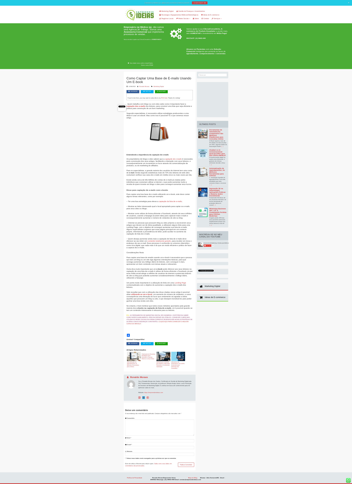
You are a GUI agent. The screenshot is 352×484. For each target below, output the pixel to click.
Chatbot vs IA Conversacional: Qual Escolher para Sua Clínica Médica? (217, 152)
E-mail (129, 444)
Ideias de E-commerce (211, 15)
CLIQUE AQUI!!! (199, 3)
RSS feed (164, 98)
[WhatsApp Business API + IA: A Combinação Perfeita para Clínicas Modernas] (202, 212)
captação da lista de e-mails (170, 201)
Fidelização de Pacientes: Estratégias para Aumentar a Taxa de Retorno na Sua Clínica (148, 356)
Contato (206, 18)
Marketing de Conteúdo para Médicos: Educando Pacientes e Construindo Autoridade (163, 364)
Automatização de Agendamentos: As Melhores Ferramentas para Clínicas (133, 364)
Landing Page (180, 283)
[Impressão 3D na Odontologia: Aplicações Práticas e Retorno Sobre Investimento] (202, 192)
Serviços (217, 18)
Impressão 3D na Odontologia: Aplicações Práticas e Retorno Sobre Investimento (217, 192)
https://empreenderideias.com (153, 392)
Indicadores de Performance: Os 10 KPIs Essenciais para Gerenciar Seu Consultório (178, 365)
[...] (222, 146)
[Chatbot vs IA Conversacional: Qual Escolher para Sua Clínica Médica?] (202, 153)
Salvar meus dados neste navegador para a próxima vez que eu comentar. (151, 458)
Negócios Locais (167, 18)
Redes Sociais (183, 18)
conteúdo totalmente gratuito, (159, 241)
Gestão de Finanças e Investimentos (191, 11)
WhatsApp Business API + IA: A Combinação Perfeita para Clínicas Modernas (217, 212)
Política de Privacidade (135, 478)
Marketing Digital (167, 11)
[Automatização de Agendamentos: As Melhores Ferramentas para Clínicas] (202, 172)
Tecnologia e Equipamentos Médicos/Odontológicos (179, 15)
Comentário (130, 418)
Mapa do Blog (193, 478)
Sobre (196, 18)
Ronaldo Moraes (144, 86)
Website (129, 451)
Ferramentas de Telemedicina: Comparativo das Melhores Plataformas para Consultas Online (216, 134)
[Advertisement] (212, 98)
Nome (128, 438)
